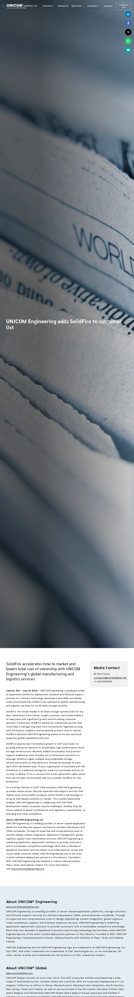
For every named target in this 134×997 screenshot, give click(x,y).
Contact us (124, 6)
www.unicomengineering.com (27, 868)
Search (108, 6)
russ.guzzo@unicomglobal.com (110, 677)
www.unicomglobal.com (19, 972)
